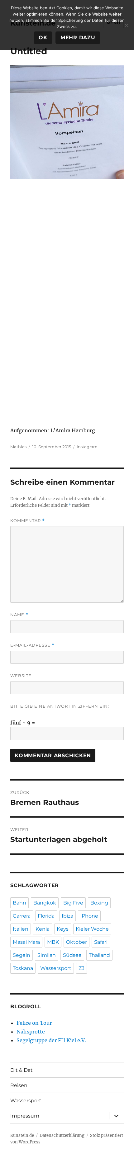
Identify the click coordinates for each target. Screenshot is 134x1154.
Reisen (18, 1085)
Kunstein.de (22, 1135)
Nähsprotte (31, 1031)
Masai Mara (26, 942)
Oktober (76, 942)
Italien (20, 929)
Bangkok (44, 903)
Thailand (99, 955)
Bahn (19, 903)
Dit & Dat (21, 1070)
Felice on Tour (34, 1023)
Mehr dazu (77, 37)
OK (43, 37)
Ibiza (67, 916)
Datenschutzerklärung (62, 1135)
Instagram (87, 446)
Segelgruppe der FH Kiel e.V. (51, 1040)
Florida (46, 916)
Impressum (24, 1116)
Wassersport (55, 968)
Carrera (22, 916)
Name (19, 614)
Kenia (43, 929)
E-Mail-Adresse (32, 645)
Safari (101, 942)
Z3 (81, 968)
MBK (53, 942)
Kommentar (27, 520)
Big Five (73, 903)
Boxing (99, 903)
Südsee (72, 955)
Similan (46, 955)
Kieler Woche (92, 929)
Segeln (21, 955)
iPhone (89, 916)
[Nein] (126, 25)
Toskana (23, 968)
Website (20, 675)
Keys (63, 929)
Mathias (18, 446)
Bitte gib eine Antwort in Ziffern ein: (59, 706)
